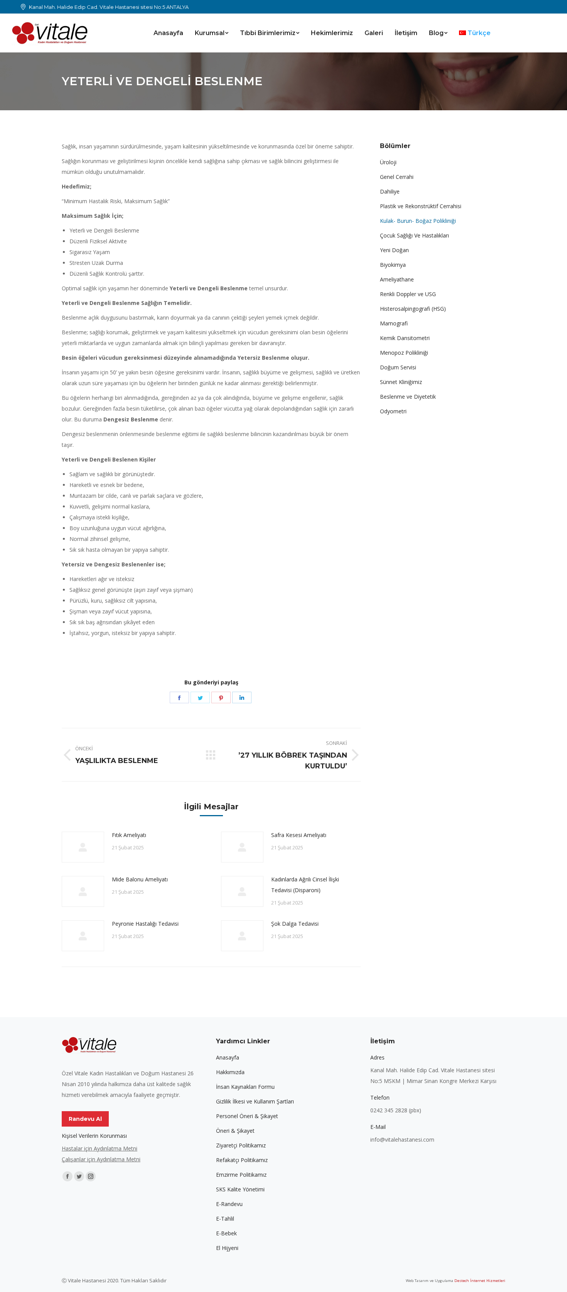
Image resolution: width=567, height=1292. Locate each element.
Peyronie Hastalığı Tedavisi (145, 923)
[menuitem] (168, 33)
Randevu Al (85, 1118)
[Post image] (83, 847)
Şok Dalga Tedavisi (295, 923)
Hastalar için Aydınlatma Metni (99, 1148)
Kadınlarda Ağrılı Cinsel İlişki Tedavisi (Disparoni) (305, 885)
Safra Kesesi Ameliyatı (298, 835)
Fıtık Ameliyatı (129, 835)
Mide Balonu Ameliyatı (140, 879)
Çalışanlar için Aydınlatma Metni (101, 1159)
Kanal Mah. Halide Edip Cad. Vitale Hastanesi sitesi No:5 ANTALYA (109, 7)
